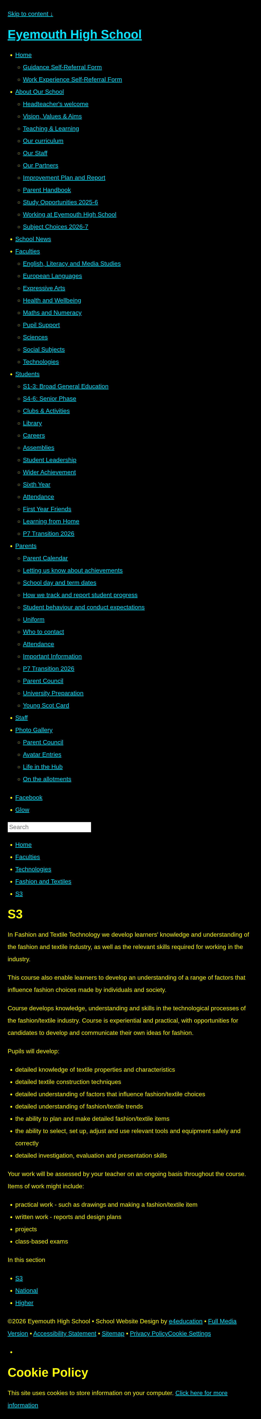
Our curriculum (43, 140)
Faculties (27, 251)
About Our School (39, 91)
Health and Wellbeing (52, 300)
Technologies (41, 361)
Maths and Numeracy (52, 312)
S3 (19, 893)
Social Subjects (44, 349)
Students (27, 374)
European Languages (52, 275)
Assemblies (38, 447)
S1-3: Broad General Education (66, 386)
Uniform (34, 619)
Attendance (38, 496)
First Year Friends (47, 509)
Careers (34, 435)
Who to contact (43, 631)
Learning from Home (51, 521)
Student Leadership (49, 459)
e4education (186, 1321)
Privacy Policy (149, 1333)
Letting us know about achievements (73, 570)
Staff (21, 717)
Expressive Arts (44, 288)
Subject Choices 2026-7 (55, 226)
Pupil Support (41, 324)
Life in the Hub (43, 766)
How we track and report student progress (80, 594)
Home (23, 54)
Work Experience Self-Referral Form (72, 79)
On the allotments (47, 779)
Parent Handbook (47, 189)
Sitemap (113, 1333)
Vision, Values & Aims (52, 116)
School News (33, 239)
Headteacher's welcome (55, 103)
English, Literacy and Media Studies (72, 263)
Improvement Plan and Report (64, 177)
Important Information (52, 656)
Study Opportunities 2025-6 (60, 202)
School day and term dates (59, 582)
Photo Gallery (34, 729)
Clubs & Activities (46, 410)
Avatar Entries (42, 754)
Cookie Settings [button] (189, 1333)
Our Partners (40, 165)
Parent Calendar (45, 558)
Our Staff (35, 153)
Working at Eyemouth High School (69, 214)
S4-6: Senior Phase (49, 398)
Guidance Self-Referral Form (62, 67)
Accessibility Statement (64, 1333)
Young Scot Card (46, 705)
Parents (25, 545)
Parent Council (43, 680)
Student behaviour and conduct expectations (84, 607)
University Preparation (53, 693)
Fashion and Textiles (43, 881)
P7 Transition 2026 (48, 533)
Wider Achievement (49, 472)
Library (32, 423)
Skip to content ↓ (30, 13)
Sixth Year (36, 484)
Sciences (35, 337)
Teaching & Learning (51, 128)
